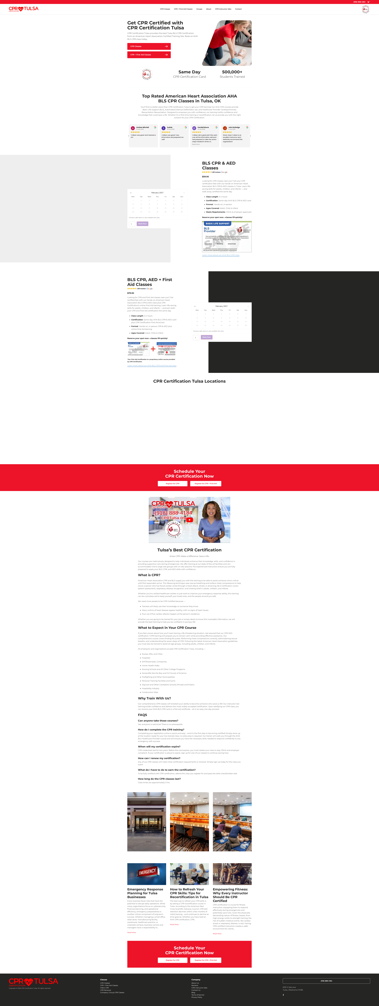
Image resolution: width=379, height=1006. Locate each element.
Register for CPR (172, 484)
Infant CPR (104, 988)
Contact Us (195, 990)
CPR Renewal (105, 990)
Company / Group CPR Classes (112, 992)
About (208, 9)
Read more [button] (134, 144)
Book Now (142, 224)
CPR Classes (165, 9)
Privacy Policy (196, 997)
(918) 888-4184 (359, 2)
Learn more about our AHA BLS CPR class (220, 255)
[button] (250, 135)
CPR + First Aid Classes (183, 9)
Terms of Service (197, 995)
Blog (193, 992)
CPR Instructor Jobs (223, 9)
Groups (199, 9)
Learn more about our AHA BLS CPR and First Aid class (151, 365)
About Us (195, 983)
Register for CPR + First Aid (206, 484)
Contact (238, 9)
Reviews (194, 985)
